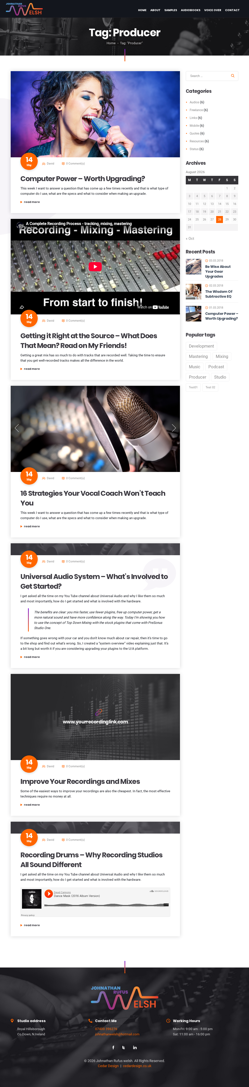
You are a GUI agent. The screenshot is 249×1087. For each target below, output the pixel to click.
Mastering (198, 356)
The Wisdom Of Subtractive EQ (218, 294)
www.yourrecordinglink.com (95, 722)
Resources (197, 141)
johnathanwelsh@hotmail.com (117, 1034)
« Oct (190, 238)
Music (194, 366)
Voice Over (212, 10)
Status (194, 149)
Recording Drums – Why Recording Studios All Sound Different (91, 860)
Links (193, 118)
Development (201, 346)
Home (142, 10)
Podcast (216, 366)
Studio (220, 377)
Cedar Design (108, 1066)
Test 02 (210, 387)
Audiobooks (190, 10)
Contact (232, 10)
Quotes (194, 133)
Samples (170, 10)
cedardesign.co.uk (137, 1066)
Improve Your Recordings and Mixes (80, 781)
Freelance (196, 110)
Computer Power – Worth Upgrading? (82, 179)
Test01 (193, 387)
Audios (194, 102)
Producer (197, 377)
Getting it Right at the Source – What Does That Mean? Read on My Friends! (88, 341)
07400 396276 (106, 1029)
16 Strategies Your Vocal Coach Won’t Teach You (92, 498)
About (155, 10)
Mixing (222, 356)
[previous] (17, 428)
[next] (174, 428)
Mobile (194, 125)
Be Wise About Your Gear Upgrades (218, 271)
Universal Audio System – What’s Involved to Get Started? (94, 581)
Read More (49, 202)
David (50, 163)
